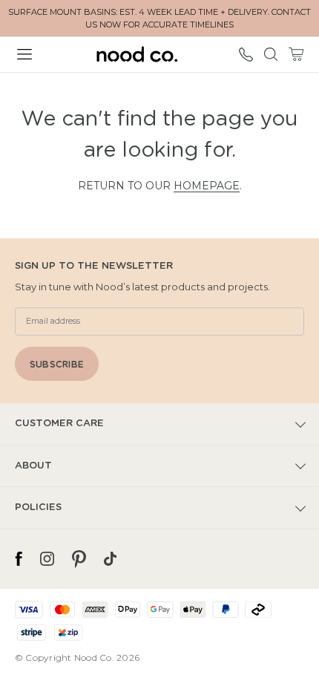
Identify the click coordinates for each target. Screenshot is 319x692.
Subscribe (57, 364)
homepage (207, 185)
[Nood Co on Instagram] (47, 559)
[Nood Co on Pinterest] (79, 559)
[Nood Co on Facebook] (18, 559)
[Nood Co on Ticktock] (110, 559)
